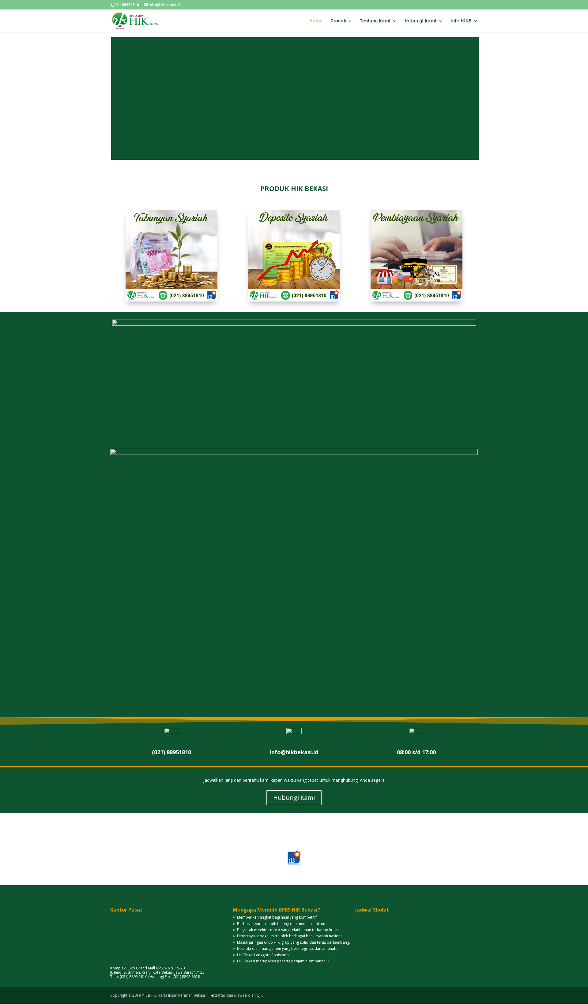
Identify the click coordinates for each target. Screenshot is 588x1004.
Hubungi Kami (420, 21)
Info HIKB (461, 21)
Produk (338, 21)
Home (315, 21)
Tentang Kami (375, 21)
